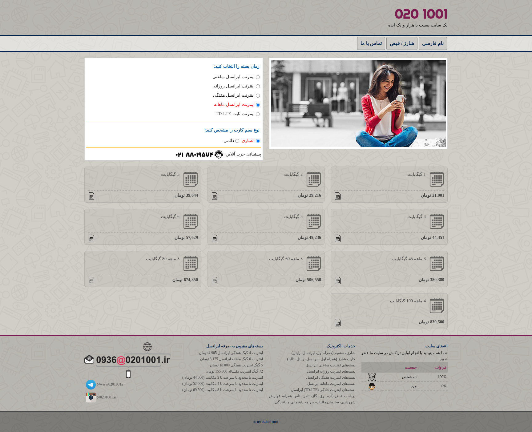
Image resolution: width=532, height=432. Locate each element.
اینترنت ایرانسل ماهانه (234, 104)
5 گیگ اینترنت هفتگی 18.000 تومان (236, 365)
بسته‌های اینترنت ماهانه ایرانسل (331, 384)
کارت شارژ (346, 359)
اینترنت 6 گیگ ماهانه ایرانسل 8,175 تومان (231, 359)
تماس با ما (371, 43)
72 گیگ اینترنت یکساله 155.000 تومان (234, 371)
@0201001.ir (106, 397)
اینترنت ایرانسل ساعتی (233, 77)
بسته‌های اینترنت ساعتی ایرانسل (330, 365)
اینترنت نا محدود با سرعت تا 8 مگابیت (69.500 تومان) (222, 390)
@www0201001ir (109, 384)
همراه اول (324, 353)
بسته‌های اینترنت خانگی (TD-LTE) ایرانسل (323, 390)
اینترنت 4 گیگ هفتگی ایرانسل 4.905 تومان (231, 353)
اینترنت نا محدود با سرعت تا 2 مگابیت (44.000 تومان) (222, 377)
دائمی (229, 140)
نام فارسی (433, 43)
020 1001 (421, 14)
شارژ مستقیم (344, 353)
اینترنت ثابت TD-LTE (235, 113)
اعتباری (248, 140)
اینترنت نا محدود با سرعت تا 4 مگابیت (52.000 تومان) (222, 384)
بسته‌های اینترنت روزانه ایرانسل (331, 371)
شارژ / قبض (402, 43)
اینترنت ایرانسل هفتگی (234, 95)
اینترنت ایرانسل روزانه (234, 86)
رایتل (296, 353)
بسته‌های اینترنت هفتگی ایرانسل (330, 377)
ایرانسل (309, 353)
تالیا (291, 359)
